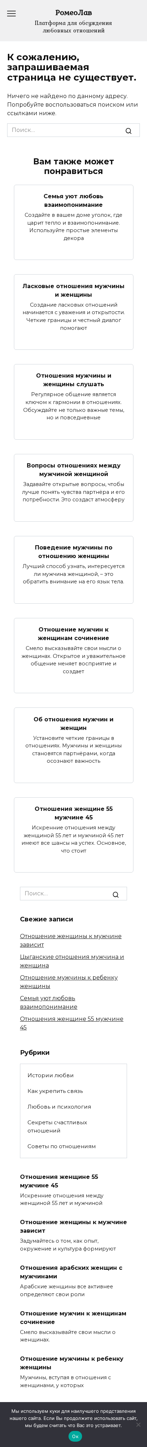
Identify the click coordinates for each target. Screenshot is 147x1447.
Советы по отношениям (61, 1146)
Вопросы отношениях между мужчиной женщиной (74, 469)
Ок (75, 1436)
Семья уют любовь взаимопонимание (73, 200)
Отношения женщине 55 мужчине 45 (74, 813)
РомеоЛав (73, 12)
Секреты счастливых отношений (57, 1126)
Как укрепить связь (55, 1091)
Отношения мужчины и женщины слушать (73, 380)
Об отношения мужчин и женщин (73, 723)
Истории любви (50, 1075)
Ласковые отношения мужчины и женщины (73, 290)
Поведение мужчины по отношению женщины (73, 551)
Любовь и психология (59, 1106)
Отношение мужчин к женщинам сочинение (73, 633)
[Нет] (138, 1424)
